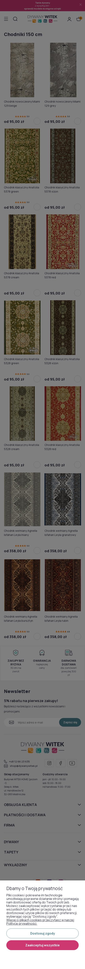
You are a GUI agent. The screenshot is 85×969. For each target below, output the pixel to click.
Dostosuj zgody (42, 933)
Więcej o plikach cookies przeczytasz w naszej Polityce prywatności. (40, 922)
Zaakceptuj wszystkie (42, 945)
